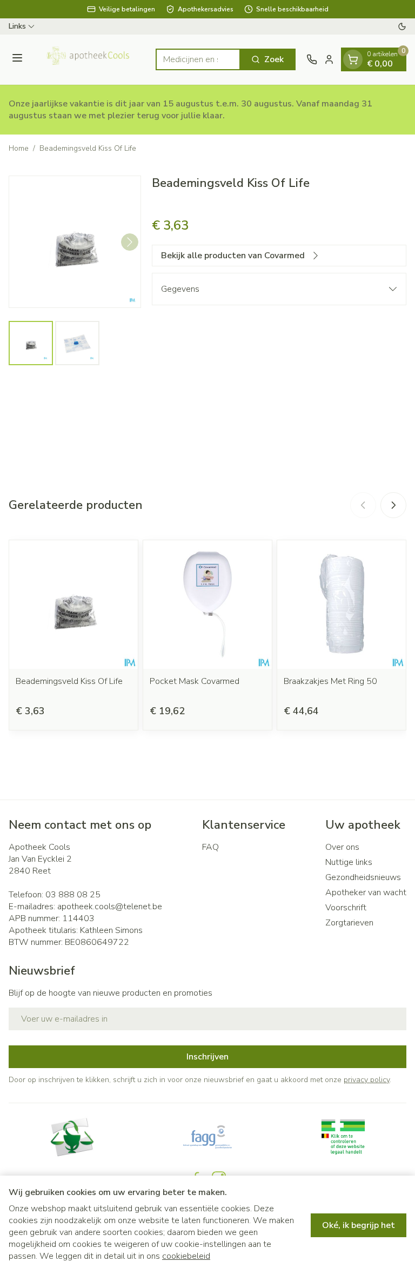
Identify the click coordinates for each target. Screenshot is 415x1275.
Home (19, 148)
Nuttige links (348, 862)
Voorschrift (345, 908)
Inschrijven (207, 1057)
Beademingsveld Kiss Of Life (69, 681)
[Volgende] (129, 242)
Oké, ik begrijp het (358, 1225)
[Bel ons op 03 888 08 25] (311, 59)
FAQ (210, 847)
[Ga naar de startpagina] (91, 59)
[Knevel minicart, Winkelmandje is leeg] (353, 59)
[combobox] (198, 59)
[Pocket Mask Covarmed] (207, 604)
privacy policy (367, 1080)
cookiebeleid (186, 1256)
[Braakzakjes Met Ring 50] (341, 604)
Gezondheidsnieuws (363, 877)
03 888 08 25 (73, 895)
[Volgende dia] (393, 505)
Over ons (342, 847)
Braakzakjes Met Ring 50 (330, 681)
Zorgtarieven (349, 923)
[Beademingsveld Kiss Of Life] (73, 604)
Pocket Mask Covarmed (194, 681)
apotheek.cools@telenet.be (109, 906)
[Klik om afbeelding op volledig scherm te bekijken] (74, 241)
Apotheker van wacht (365, 892)
